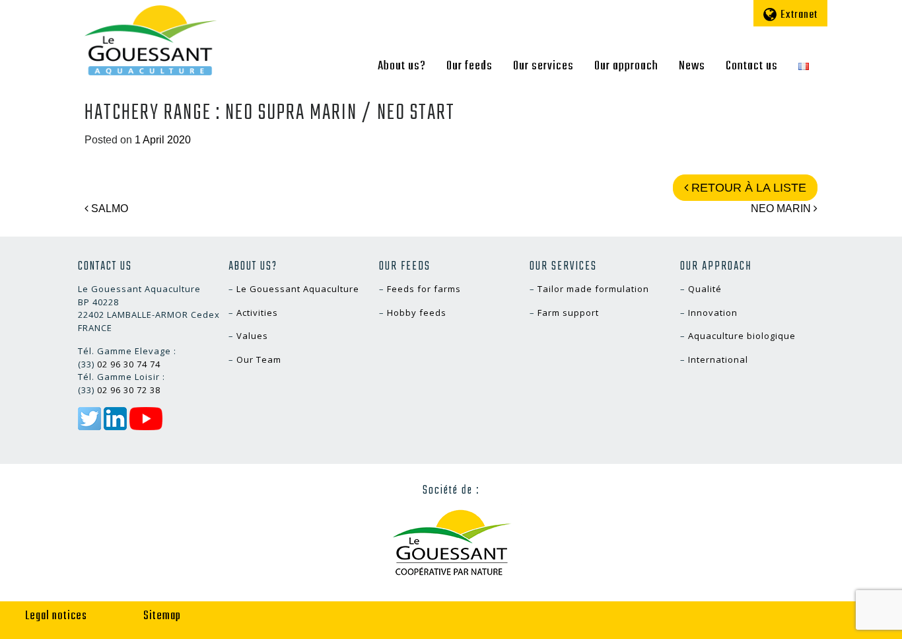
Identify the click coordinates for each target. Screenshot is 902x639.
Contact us (752, 66)
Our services (543, 66)
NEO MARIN (782, 208)
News (692, 66)
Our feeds (469, 66)
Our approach (626, 66)
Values (252, 336)
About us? (402, 66)
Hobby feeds (416, 313)
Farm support (568, 313)
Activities (257, 313)
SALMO (108, 208)
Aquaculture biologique (742, 336)
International (718, 359)
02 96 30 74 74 (128, 364)
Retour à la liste (747, 187)
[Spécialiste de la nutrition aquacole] (151, 40)
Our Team (258, 359)
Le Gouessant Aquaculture (297, 289)
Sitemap (162, 616)
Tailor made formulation (593, 289)
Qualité (705, 289)
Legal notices (56, 616)
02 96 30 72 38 (128, 390)
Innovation (713, 313)
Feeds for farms (424, 289)
